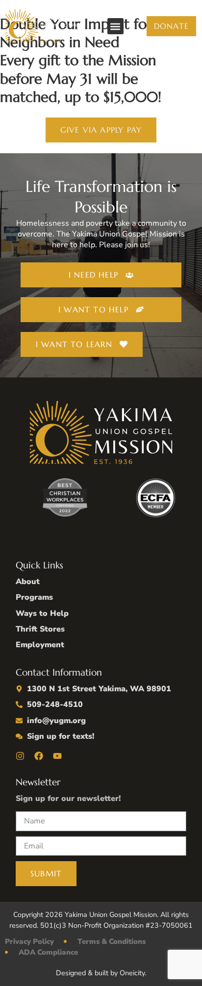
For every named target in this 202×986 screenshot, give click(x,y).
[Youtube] (57, 755)
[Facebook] (38, 755)
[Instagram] (20, 755)
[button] (115, 26)
